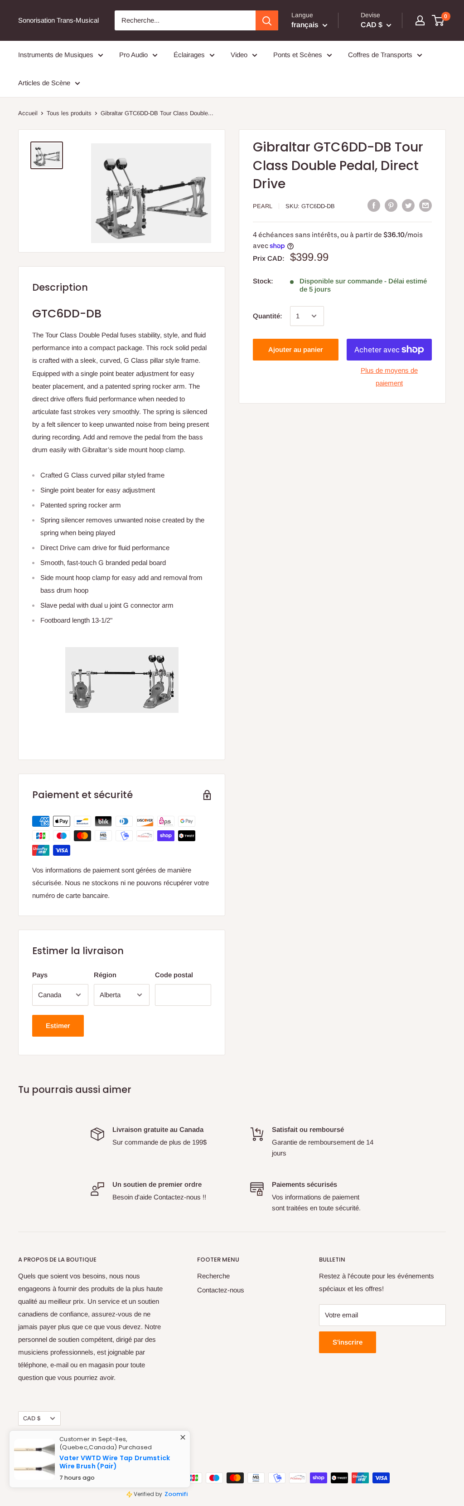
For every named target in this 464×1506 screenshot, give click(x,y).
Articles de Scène (44, 83)
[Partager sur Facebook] (373, 205)
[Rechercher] (267, 20)
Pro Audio (133, 54)
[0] (438, 20)
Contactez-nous (220, 1290)
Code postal (174, 975)
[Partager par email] (425, 205)
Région (105, 975)
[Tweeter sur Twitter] (408, 205)
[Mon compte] (420, 20)
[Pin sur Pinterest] (391, 205)
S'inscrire (347, 1342)
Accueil (28, 113)
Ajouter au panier (295, 349)
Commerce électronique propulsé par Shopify (77, 1451)
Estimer (58, 1025)
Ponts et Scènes (297, 54)
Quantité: (267, 316)
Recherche (213, 1276)
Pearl (262, 206)
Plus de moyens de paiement (389, 376)
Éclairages (189, 54)
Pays (40, 975)
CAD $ (31, 1418)
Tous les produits (69, 113)
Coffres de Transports (380, 54)
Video (239, 54)
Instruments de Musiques (55, 54)
